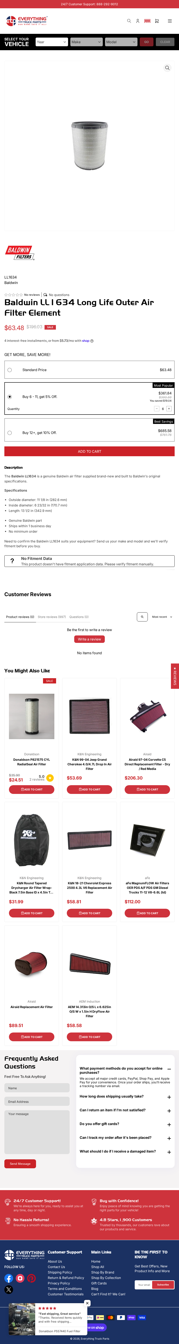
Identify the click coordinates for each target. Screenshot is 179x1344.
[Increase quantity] (169, 408)
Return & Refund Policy (66, 1278)
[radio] (89, 370)
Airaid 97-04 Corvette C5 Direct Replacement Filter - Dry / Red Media (147, 764)
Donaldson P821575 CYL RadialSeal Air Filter (31, 762)
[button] (147, 21)
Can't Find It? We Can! (108, 1294)
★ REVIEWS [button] (175, 676)
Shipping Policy (60, 1272)
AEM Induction (89, 1001)
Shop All (97, 1267)
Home (95, 1261)
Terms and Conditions (65, 1289)
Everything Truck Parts (95, 1338)
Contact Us (56, 1267)
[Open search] (142, 616)
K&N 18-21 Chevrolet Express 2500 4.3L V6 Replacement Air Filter (89, 887)
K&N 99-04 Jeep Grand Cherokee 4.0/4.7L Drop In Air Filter (89, 764)
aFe (147, 878)
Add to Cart (33, 789)
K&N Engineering (89, 754)
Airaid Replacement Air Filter (31, 1007)
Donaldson (31, 754)
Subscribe (163, 1284)
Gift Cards (99, 1283)
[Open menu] (170, 21)
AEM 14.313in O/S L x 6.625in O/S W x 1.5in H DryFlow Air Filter (89, 1011)
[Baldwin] (19, 252)
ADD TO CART (89, 451)
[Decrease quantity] (156, 408)
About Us (55, 1261)
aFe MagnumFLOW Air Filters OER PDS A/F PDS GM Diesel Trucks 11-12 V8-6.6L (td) (147, 887)
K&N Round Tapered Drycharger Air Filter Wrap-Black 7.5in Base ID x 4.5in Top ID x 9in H (31, 888)
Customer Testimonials (66, 1294)
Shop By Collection (106, 1278)
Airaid (147, 754)
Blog (94, 1289)
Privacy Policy (59, 1283)
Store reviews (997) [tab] (52, 617)
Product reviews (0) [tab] (20, 617)
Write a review (89, 639)
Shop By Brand (102, 1272)
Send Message (20, 1163)
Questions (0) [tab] (79, 617)
